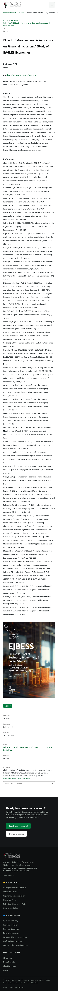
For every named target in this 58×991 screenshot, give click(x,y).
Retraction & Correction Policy (14, 904)
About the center (9, 966)
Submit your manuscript (18, 826)
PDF (9, 706)
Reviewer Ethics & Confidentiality (15, 945)
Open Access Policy (10, 908)
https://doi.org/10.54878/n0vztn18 (21, 75)
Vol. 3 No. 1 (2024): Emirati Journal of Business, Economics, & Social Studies (26, 24)
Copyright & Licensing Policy (14, 895)
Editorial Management (11, 933)
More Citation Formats (13, 783)
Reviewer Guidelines (11, 929)
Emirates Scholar (9, 12)
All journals (7, 958)
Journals (21, 12)
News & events (9, 962)
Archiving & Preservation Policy (15, 937)
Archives (14, 20)
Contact (6, 970)
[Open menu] (52, 5)
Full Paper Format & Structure (14, 887)
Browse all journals (16, 834)
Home (5, 20)
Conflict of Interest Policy (12, 941)
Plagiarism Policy (9, 900)
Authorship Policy (9, 891)
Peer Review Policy (10, 924)
